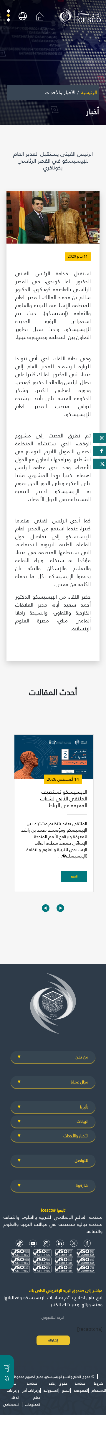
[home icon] (40, 16)
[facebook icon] (87, 1243)
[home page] (81, 16)
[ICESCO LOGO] (53, 1006)
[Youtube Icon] (33, 1243)
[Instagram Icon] (46, 1243)
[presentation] (45, 908)
